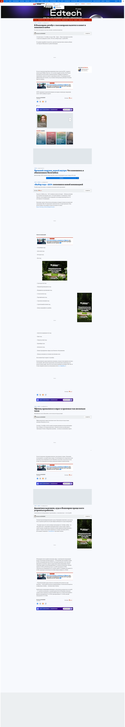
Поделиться (88, 33)
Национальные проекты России (85, 1)
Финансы (108, 1)
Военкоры (76, 19)
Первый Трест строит (41, 19)
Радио (78, 3)
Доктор (103, 1)
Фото (7, 1)
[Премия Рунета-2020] (48, 4)
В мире (38, 1)
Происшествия (74, 1)
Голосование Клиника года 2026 (55, 19)
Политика (22, 1)
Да (54, 7)
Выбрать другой (58, 7)
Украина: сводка (81, 19)
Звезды (42, 1)
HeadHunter (51, 531)
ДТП (39, 105)
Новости (47, 19)
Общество (27, 1)
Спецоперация (16, 1)
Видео (10, 1)
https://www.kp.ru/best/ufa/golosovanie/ (45, 207)
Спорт (62, 1)
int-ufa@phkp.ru (62, 366)
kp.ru (71, 98)
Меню (1, 1)
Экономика (33, 1)
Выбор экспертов (96, 1)
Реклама (83, 3)
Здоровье (47, 1)
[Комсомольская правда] (39, 4)
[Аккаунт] (123, 1)
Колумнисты (67, 1)
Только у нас (71, 19)
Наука (58, 1)
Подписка (89, 3)
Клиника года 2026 (65, 19)
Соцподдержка (53, 1)
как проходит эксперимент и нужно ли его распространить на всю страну (59, 86)
